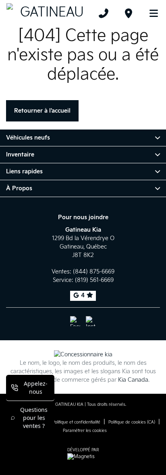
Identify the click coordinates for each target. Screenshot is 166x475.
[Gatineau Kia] (48, 13)
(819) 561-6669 (94, 280)
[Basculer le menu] (150, 13)
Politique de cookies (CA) (131, 422)
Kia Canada (133, 379)
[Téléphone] (103, 13)
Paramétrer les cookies (85, 430)
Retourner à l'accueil (42, 110)
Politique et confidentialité (76, 422)
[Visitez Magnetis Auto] (83, 457)
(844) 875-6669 (93, 271)
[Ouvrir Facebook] (75, 321)
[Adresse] (128, 13)
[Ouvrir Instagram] (91, 321)
